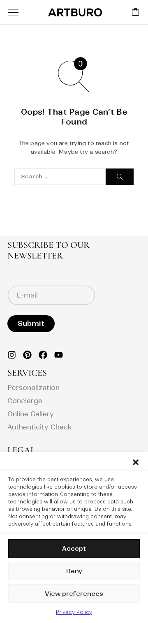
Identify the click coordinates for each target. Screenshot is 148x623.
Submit (31, 323)
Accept (74, 548)
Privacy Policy (74, 612)
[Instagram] (11, 355)
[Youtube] (58, 355)
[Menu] (13, 12)
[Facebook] (43, 355)
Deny (74, 571)
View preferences (74, 594)
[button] (136, 462)
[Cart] (136, 12)
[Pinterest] (27, 355)
